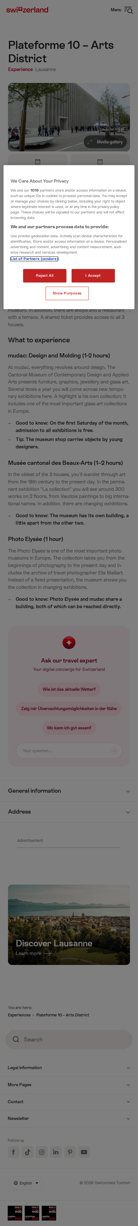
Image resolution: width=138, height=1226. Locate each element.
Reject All (45, 276)
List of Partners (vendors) (34, 259)
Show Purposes (67, 293)
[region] (69, 237)
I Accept (93, 276)
